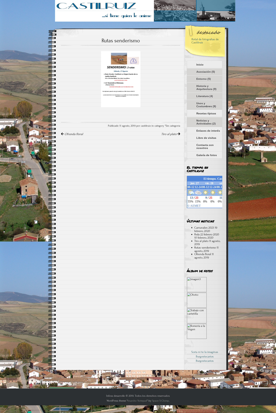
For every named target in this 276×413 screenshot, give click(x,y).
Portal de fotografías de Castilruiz (205, 41)
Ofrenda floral (73, 134)
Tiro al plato (169, 134)
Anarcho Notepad (137, 400)
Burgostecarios (205, 356)
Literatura (204, 96)
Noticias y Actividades (206, 122)
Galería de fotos (206, 155)
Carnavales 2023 (204, 227)
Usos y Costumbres (206, 105)
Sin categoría (173, 125)
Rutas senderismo (205, 247)
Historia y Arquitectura (206, 88)
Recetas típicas (206, 113)
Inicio (200, 64)
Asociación (205, 71)
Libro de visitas (206, 137)
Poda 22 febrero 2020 (206, 234)
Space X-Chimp (160, 400)
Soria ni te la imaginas (204, 352)
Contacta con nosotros (205, 146)
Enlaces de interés (208, 130)
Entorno (203, 78)
